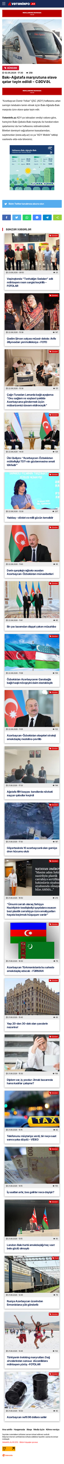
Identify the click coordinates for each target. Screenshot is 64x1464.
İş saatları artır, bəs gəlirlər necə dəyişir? (30, 1192)
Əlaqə (29, 1429)
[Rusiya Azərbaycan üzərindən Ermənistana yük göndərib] (32, 1276)
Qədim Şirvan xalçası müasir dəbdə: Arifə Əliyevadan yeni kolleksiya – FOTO (31, 340)
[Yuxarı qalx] (55, 1455)
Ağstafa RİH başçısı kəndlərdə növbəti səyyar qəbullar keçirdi (30, 793)
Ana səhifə (7, 1429)
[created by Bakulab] (7, 1455)
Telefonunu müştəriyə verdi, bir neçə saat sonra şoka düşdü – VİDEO (31, 1137)
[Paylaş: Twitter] (16, 217)
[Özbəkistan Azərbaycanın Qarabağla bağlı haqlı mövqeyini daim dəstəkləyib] (32, 654)
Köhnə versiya (52, 1429)
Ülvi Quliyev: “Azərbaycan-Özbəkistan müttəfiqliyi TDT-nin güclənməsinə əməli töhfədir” (31, 461)
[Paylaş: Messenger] (37, 217)
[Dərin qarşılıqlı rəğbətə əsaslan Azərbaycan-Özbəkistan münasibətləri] (32, 545)
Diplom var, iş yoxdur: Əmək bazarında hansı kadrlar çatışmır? (30, 1081)
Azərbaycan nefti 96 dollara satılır (27, 1417)
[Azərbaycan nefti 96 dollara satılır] (32, 1392)
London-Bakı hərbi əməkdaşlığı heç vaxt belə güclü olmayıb (31, 1246)
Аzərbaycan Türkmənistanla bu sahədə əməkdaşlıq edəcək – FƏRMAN (30, 969)
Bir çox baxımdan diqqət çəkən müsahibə (31, 626)
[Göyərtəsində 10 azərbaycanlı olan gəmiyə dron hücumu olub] (32, 823)
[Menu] (5, 3)
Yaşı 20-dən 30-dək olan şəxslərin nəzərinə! (27, 1025)
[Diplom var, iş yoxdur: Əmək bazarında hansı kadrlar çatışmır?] (32, 1055)
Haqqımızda (19, 1429)
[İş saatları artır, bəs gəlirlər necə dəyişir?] (32, 1167)
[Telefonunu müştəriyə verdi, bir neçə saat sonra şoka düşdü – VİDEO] (32, 1111)
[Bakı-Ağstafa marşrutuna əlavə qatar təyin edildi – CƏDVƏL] (32, 41)
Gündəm (12, 68)
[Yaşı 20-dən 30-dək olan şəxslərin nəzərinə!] (32, 999)
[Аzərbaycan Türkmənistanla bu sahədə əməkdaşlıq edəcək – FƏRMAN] (32, 942)
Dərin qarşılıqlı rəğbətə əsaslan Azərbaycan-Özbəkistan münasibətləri (30, 572)
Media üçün (39, 1429)
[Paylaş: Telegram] (47, 217)
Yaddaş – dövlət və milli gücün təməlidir (30, 517)
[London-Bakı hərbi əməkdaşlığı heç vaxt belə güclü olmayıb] (32, 1220)
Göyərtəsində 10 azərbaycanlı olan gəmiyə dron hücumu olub (32, 849)
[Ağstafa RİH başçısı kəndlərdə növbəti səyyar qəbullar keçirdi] (32, 767)
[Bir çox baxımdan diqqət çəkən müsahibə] (32, 602)
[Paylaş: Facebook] (6, 217)
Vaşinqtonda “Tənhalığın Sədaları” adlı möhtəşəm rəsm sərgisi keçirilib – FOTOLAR (30, 282)
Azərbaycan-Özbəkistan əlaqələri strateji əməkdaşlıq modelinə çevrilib (31, 737)
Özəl (56, 1258)
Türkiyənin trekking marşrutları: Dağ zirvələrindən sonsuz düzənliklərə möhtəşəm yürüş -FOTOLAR (28, 1361)
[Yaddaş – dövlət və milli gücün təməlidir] (32, 493)
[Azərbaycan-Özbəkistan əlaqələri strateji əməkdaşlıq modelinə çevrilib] (32, 710)
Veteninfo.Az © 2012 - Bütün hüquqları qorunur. (20, 1442)
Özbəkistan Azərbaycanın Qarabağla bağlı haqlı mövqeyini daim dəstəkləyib (30, 681)
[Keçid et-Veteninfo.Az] (21, 3)
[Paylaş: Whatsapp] (27, 217)
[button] (57, 217)
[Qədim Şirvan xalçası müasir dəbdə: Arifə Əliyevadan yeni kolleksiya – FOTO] (32, 314)
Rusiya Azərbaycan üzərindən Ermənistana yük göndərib (25, 1303)
